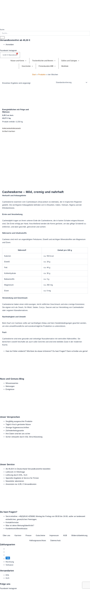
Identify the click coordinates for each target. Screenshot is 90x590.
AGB (65, 535)
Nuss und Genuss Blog (12, 379)
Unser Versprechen (10, 417)
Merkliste (64, 66)
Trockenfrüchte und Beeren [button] (42, 61)
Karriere (18, 535)
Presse (28, 535)
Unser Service (7, 464)
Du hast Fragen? (8, 512)
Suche (2, 29)
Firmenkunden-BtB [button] (46, 66)
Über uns (6, 535)
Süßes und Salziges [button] (69, 61)
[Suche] (2, 37)
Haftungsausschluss (37, 540)
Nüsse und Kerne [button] (17, 61)
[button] (11, 128)
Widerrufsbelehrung (79, 535)
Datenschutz (55, 540)
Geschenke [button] (26, 66)
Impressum (54, 535)
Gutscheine (40, 535)
